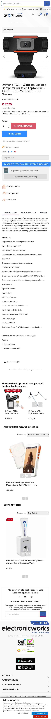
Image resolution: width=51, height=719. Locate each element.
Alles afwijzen (41, 716)
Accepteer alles (40, 713)
